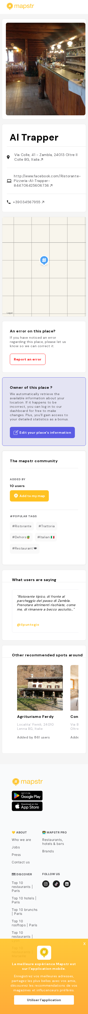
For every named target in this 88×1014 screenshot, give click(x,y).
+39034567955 (27, 202)
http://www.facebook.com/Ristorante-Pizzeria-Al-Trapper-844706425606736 (47, 181)
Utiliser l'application (44, 1000)
